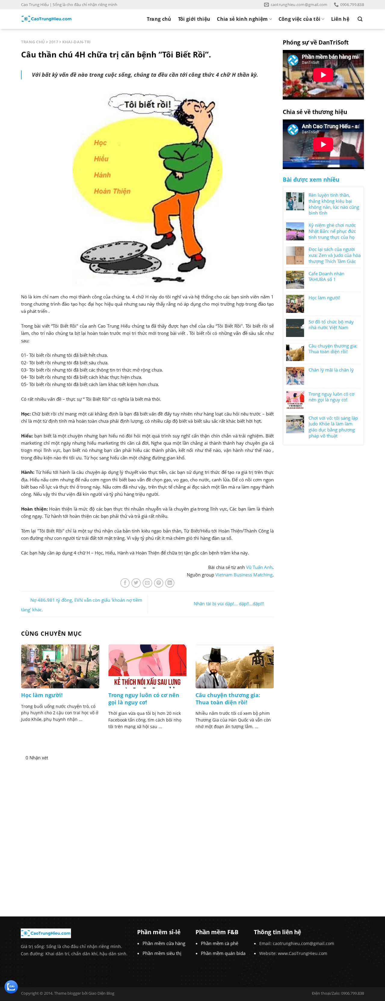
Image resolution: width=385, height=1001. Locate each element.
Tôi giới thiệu (194, 19)
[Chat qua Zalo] (11, 986)
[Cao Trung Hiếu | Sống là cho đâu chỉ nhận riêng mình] (46, 19)
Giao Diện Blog (101, 993)
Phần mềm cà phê (219, 943)
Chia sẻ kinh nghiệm (242, 19)
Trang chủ (159, 19)
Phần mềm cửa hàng (164, 943)
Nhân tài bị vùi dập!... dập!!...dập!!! (229, 604)
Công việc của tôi (299, 19)
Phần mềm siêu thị (162, 953)
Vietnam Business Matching (244, 575)
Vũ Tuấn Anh (259, 567)
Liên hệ (340, 19)
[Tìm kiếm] (360, 19)
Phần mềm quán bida (223, 953)
